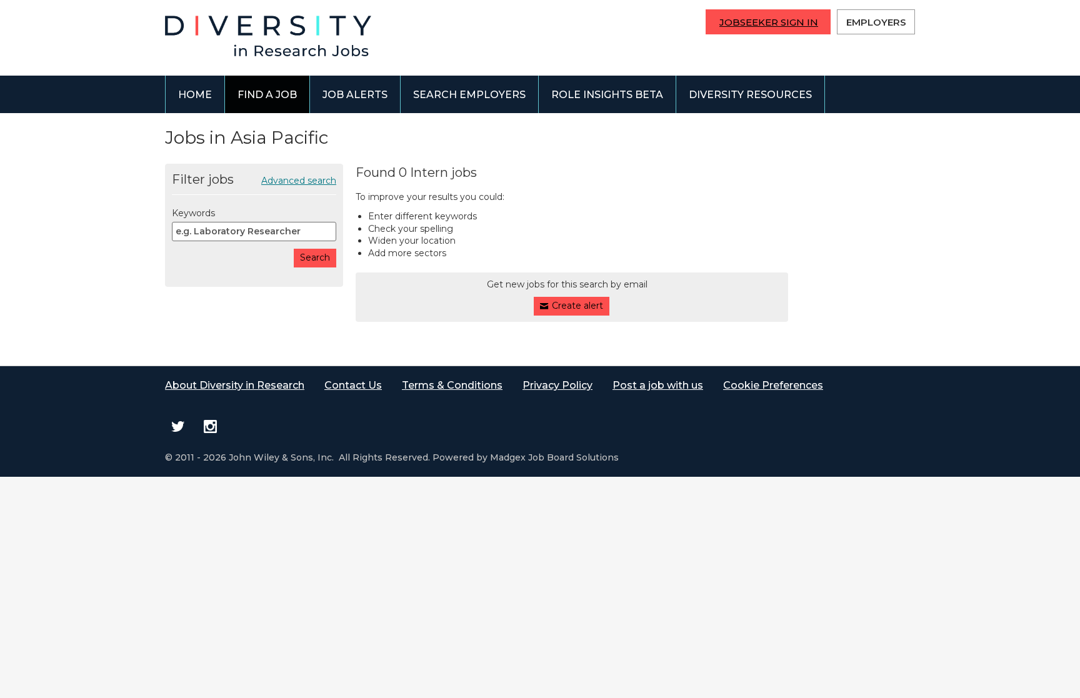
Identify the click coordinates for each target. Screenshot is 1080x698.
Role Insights (607, 95)
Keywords (193, 213)
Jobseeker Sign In (768, 22)
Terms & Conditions (452, 385)
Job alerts (355, 95)
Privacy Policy (557, 385)
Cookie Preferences (773, 385)
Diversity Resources (750, 95)
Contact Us (353, 385)
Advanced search (298, 180)
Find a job (267, 95)
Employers (876, 22)
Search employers (469, 95)
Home (195, 95)
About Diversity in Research (234, 385)
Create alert (577, 305)
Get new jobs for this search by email (567, 284)
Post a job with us (657, 385)
